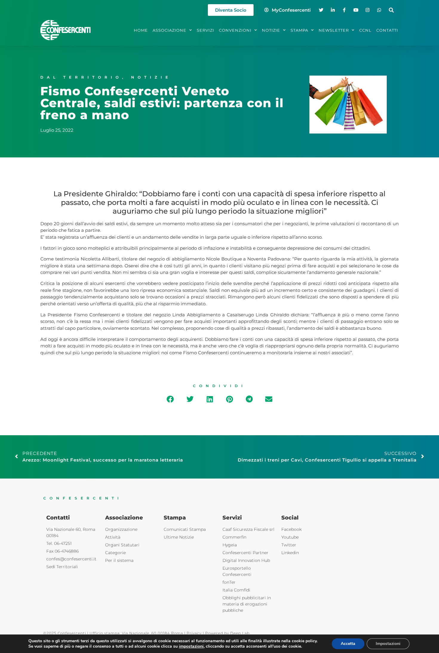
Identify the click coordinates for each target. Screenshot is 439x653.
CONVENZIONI (235, 30)
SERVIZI (205, 30)
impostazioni (191, 646)
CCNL (365, 30)
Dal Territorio (81, 77)
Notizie (151, 77)
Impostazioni (388, 643)
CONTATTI (387, 30)
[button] (391, 10)
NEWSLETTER (334, 30)
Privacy (194, 633)
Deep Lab (240, 633)
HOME (141, 30)
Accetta (348, 643)
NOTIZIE (271, 30)
